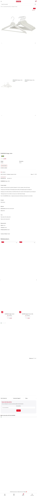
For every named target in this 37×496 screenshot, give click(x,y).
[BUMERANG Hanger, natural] (9, 277)
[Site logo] (18, 1)
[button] (2, 43)
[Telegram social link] (36, 174)
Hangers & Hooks (14, 6)
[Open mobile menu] (1, 1)
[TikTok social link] (35, 358)
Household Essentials (7, 6)
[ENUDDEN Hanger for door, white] (27, 277)
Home (2, 6)
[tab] (3, 178)
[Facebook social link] (33, 174)
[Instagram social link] (34, 358)
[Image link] (3, 358)
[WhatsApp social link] (34, 174)
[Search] (35, 4)
